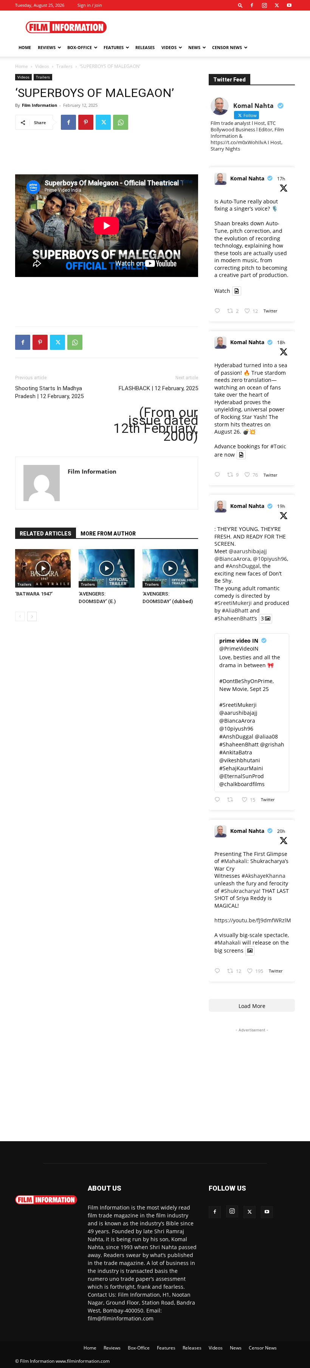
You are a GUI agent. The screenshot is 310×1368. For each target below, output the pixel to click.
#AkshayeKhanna (263, 875)
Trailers (64, 66)
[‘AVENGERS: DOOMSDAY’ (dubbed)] (170, 568)
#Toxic (278, 446)
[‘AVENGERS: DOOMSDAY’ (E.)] (106, 568)
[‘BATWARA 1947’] (43, 568)
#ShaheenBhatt (234, 618)
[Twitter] (276, 5)
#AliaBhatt (235, 610)
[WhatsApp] (120, 122)
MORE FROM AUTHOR (108, 534)
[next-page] (32, 616)
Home (25, 47)
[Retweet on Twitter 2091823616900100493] (232, 800)
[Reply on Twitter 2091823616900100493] (218, 800)
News (194, 47)
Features (114, 47)
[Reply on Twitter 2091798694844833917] (218, 971)
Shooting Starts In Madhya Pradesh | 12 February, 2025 (49, 392)
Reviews (47, 47)
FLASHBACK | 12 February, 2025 (158, 388)
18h (281, 342)
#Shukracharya (240, 890)
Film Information (39, 105)
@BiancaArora (232, 558)
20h (281, 831)
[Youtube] (289, 5)
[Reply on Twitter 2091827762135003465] (218, 475)
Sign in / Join (90, 5)
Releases (145, 47)
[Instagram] (264, 5)
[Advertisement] (206, 27)
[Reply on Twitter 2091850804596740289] (218, 311)
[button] (240, 5)
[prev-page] (20, 616)
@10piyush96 (270, 558)
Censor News (227, 47)
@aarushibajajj (248, 551)
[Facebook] (251, 5)
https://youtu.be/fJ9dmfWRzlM (252, 920)
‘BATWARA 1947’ (34, 594)
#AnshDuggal (243, 565)
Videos (169, 47)
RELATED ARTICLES (45, 534)
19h (281, 506)
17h (281, 178)
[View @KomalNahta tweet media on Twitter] (236, 290)
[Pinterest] (85, 122)
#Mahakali (234, 861)
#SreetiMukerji (233, 602)
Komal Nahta (247, 178)
